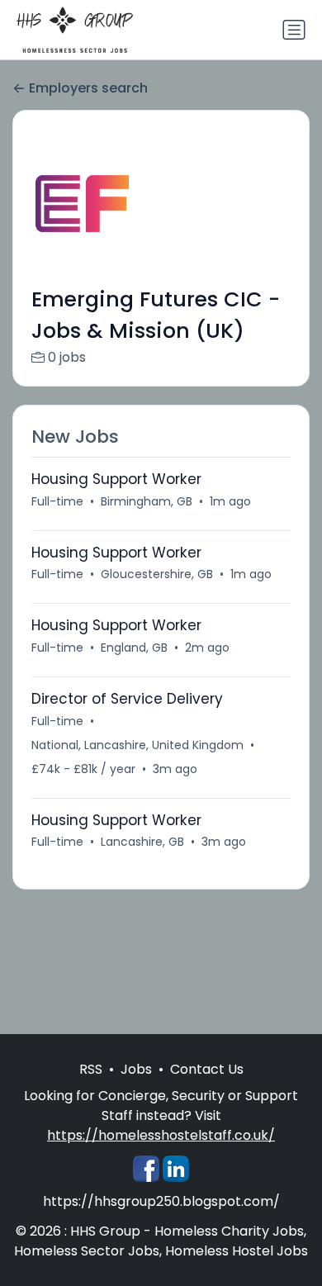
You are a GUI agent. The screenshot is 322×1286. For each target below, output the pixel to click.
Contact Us (207, 1069)
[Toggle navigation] (294, 29)
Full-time (57, 501)
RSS (90, 1069)
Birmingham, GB (146, 501)
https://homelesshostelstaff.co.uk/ (161, 1135)
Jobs (136, 1069)
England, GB (134, 647)
